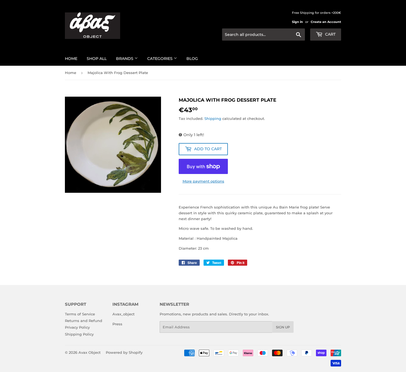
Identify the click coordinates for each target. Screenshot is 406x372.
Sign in (297, 22)
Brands (125, 58)
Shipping (212, 118)
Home (71, 58)
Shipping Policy (79, 334)
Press (117, 324)
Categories (160, 58)
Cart (330, 34)
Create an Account (326, 22)
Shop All (97, 58)
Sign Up (283, 327)
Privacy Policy (77, 327)
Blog (192, 58)
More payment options (203, 181)
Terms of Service (80, 314)
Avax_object (123, 314)
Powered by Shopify (124, 352)
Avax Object (89, 352)
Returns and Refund (83, 320)
